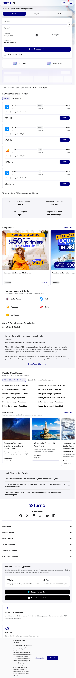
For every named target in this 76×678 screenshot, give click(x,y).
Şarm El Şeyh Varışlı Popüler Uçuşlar (40, 380)
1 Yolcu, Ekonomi (10, 42)
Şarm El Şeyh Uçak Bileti (23, 88)
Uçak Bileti (11, 88)
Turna (4, 88)
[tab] (14, 14)
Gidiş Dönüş (16, 98)
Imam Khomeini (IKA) (54, 215)
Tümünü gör (68, 227)
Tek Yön (6, 98)
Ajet (19, 215)
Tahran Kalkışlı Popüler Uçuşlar (14, 380)
